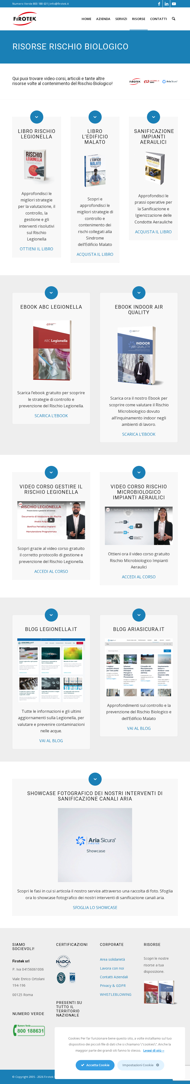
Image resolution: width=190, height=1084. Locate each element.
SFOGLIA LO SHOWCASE (95, 907)
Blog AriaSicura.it (139, 629)
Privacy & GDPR (113, 985)
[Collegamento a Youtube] (174, 3)
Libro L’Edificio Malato (95, 136)
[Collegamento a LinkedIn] (166, 3)
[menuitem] (86, 19)
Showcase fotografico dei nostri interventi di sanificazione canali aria (95, 796)
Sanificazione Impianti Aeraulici (154, 136)
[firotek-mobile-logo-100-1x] (24, 21)
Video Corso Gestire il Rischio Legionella (51, 489)
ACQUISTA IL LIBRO (95, 254)
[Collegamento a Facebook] (159, 3)
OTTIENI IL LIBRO (36, 249)
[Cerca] (173, 19)
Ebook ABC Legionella (51, 307)
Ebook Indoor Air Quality (139, 309)
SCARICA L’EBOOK (51, 415)
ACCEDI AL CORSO (51, 571)
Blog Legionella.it (51, 629)
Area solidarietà (112, 959)
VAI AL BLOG (51, 740)
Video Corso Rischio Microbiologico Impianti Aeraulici (139, 492)
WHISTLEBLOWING (115, 994)
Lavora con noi (112, 968)
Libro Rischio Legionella (36, 134)
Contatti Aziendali (114, 977)
